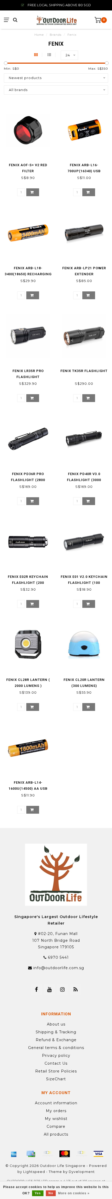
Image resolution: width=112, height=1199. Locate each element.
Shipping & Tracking (56, 1032)
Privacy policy (56, 1055)
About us (56, 1024)
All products (56, 1134)
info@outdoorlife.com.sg (58, 968)
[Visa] (98, 1154)
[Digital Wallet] (47, 1154)
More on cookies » (74, 1193)
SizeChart (56, 1079)
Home (39, 35)
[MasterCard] (64, 1154)
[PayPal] (81, 1154)
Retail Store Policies (56, 1071)
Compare (56, 1126)
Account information (56, 1103)
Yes (38, 1193)
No (50, 1193)
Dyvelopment (82, 1172)
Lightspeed (34, 1172)
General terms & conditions (56, 1047)
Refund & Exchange (56, 1040)
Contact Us (56, 1063)
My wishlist (56, 1118)
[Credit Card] (30, 1154)
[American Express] (13, 1154)
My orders (56, 1110)
